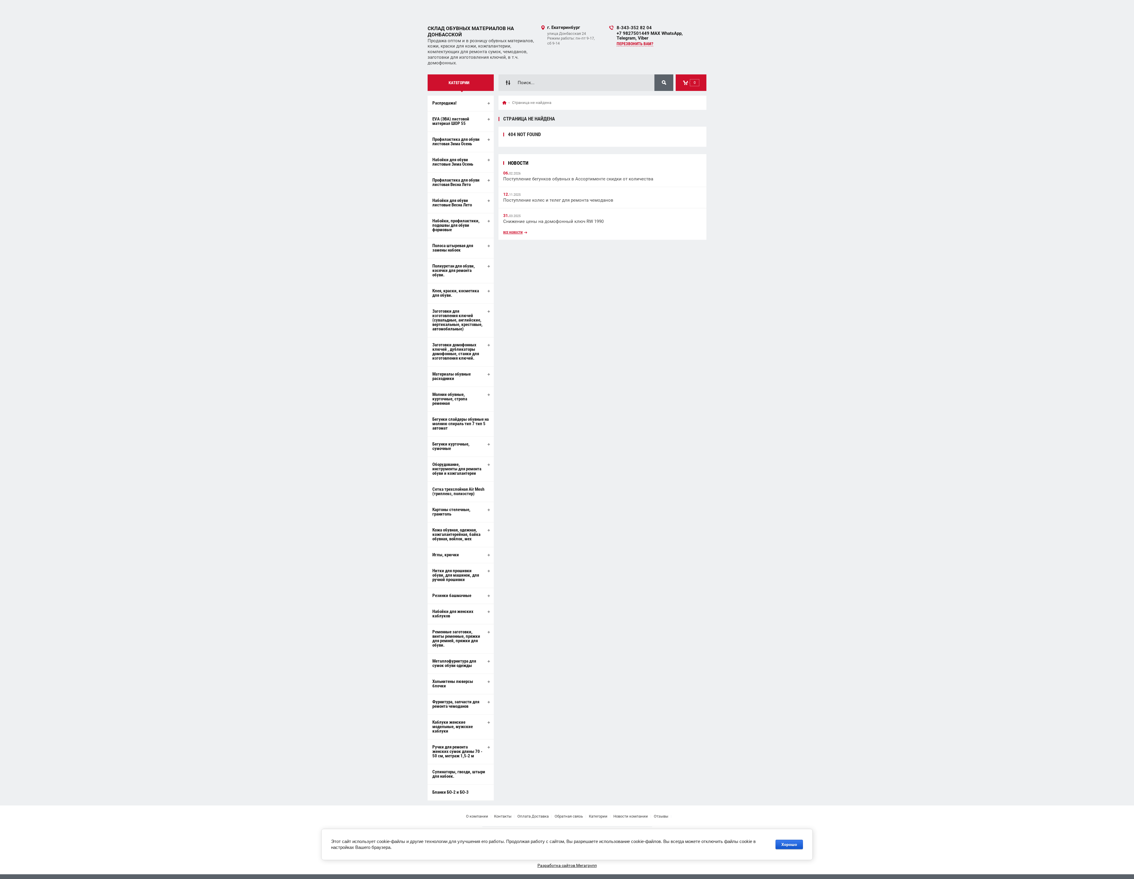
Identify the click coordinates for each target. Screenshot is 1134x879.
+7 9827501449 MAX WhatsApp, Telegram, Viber (650, 36)
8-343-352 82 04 (634, 27)
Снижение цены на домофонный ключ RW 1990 (553, 221)
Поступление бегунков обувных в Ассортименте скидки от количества (578, 179)
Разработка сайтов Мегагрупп (567, 865)
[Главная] (504, 103)
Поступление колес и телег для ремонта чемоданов (558, 200)
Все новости (513, 232)
